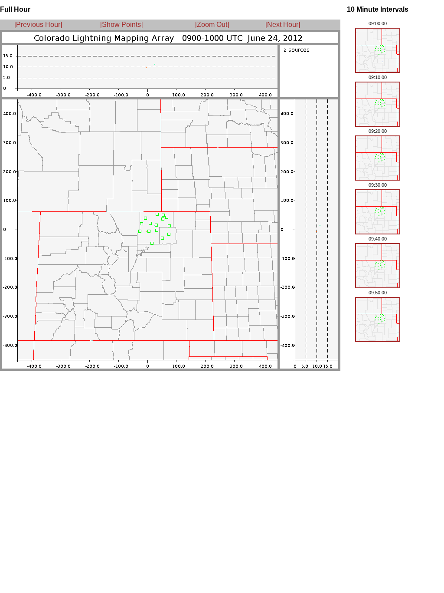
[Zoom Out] (212, 24)
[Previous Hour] (38, 24)
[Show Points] (121, 24)
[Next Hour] (280, 24)
